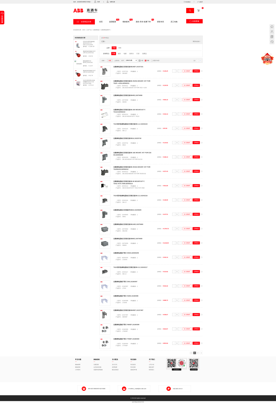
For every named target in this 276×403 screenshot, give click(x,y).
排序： (123, 60)
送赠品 (144, 53)
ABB (119, 48)
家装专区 (160, 22)
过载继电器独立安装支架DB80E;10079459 (127, 238)
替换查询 (125, 22)
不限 (114, 48)
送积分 (131, 53)
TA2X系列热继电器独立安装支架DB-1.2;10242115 (130, 124)
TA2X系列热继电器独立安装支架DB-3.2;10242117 (130, 267)
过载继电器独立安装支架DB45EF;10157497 (128, 310)
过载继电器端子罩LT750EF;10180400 (126, 339)
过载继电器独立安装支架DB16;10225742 (127, 138)
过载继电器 (96, 30)
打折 (138, 53)
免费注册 (112, 2)
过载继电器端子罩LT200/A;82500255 (126, 253)
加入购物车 (187, 71)
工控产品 (89, 30)
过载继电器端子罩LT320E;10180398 (125, 296)
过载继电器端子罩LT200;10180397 (125, 281)
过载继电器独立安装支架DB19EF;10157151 (128, 67)
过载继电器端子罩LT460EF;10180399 (126, 324)
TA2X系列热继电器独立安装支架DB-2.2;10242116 (130, 195)
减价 (119, 53)
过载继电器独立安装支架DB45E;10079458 (127, 95)
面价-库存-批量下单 (143, 22)
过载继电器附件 (105, 30)
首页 (101, 22)
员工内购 (174, 22)
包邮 (125, 53)
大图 (141, 60)
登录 (98, 2)
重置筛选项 (197, 41)
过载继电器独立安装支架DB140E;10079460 (128, 224)
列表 (147, 60)
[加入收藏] (202, 70)
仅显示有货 (156, 60)
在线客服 (195, 21)
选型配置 (112, 22)
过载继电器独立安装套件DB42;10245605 (127, 210)
